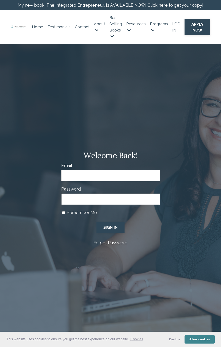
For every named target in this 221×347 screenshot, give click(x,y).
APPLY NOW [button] (197, 27)
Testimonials (59, 27)
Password (71, 189)
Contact (82, 27)
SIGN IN (110, 227)
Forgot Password (110, 242)
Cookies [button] (136, 339)
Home (37, 27)
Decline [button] (174, 339)
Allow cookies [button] (199, 339)
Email (66, 165)
